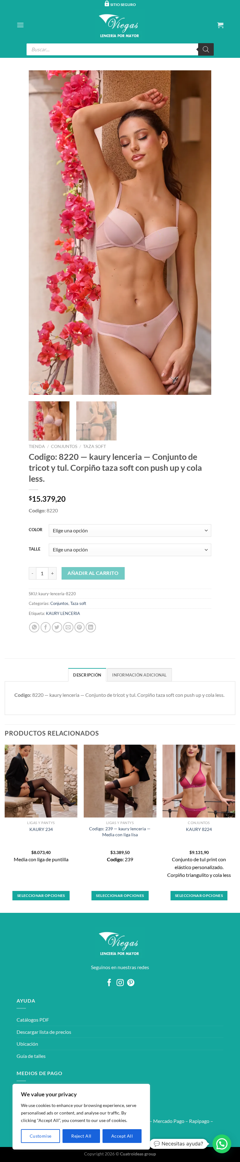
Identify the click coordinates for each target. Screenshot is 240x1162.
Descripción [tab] (87, 674)
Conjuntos (64, 446)
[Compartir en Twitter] (57, 627)
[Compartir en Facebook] (46, 627)
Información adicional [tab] (139, 674)
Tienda (37, 446)
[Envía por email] (68, 627)
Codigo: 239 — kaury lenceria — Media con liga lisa (120, 831)
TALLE (34, 549)
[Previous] (40, 232)
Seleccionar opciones (41, 895)
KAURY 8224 (199, 829)
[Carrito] (220, 25)
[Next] (200, 232)
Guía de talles (31, 1056)
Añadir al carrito (93, 573)
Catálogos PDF (33, 1020)
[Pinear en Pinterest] (79, 627)
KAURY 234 (41, 829)
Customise (41, 1136)
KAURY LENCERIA (63, 613)
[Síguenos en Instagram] (119, 983)
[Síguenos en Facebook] (109, 983)
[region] (81, 1116)
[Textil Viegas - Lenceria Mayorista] (120, 25)
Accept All (122, 1136)
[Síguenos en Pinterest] (130, 983)
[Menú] (20, 25)
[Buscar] (206, 49)
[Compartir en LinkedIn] (91, 627)
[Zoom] (37, 387)
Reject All (81, 1136)
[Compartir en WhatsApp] (34, 627)
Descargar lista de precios (44, 1032)
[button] (221, 1143)
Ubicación (27, 1044)
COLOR (35, 530)
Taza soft (94, 446)
